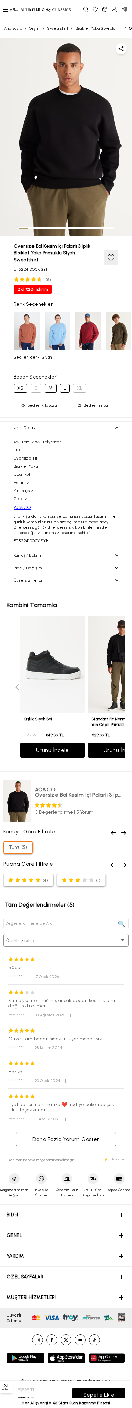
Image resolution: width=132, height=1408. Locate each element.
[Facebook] (51, 1339)
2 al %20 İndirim (33, 289)
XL (80, 388)
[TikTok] (94, 1339)
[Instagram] (37, 1339)
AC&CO (22, 507)
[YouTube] (80, 1339)
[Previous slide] (17, 687)
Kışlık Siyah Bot (38, 719)
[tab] (23, 228)
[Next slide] (114, 687)
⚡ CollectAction (114, 1159)
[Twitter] (66, 1339)
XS (20, 388)
